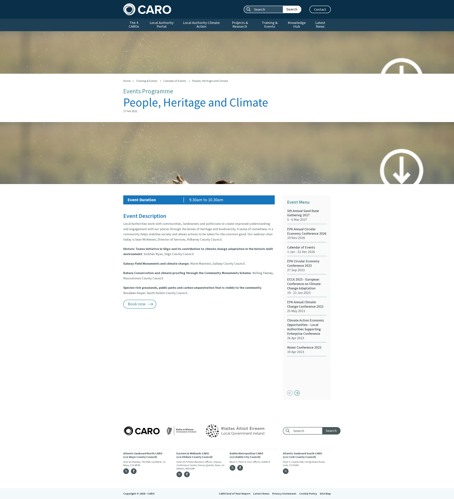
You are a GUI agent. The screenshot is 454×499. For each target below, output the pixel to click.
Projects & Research (240, 24)
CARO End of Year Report (234, 493)
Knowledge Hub (297, 24)
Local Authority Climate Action (201, 24)
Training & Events (270, 24)
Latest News (320, 24)
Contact (320, 9)
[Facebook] (134, 471)
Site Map (325, 493)
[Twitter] (126, 471)
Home (127, 81)
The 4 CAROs (134, 24)
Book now (137, 304)
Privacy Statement (284, 493)
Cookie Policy (308, 493)
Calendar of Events (174, 81)
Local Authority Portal (162, 24)
